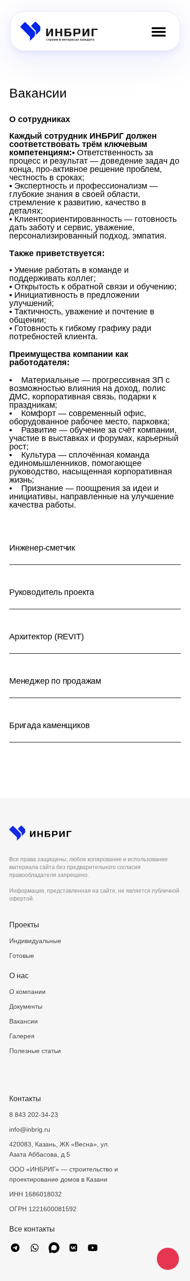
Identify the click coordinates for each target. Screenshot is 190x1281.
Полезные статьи (35, 1050)
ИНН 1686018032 (35, 1194)
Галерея (22, 1036)
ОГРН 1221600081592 (43, 1209)
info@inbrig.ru (29, 1129)
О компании (27, 991)
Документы (25, 1006)
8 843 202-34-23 (33, 1114)
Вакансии (23, 1021)
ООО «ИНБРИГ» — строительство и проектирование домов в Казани (63, 1174)
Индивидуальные (35, 940)
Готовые (21, 955)
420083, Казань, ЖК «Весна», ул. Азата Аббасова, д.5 (59, 1149)
